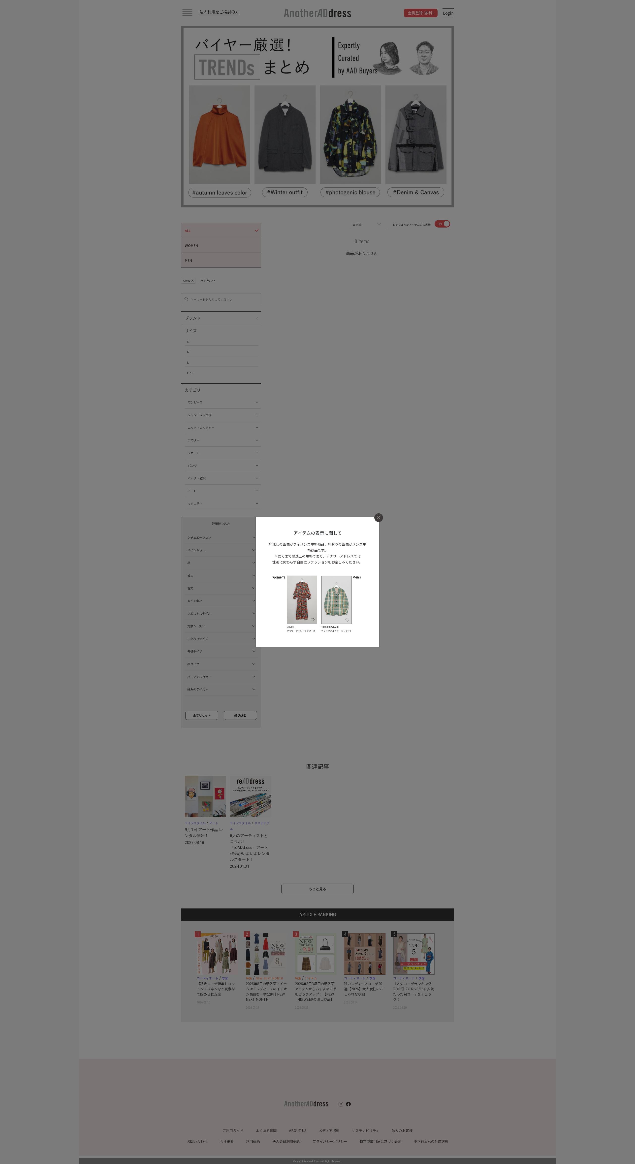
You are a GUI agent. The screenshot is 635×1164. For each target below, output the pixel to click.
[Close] (378, 517)
